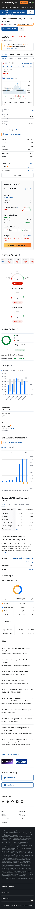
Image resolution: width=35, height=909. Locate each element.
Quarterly (11, 447)
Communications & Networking (23, 558)
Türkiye (31, 569)
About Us (22, 811)
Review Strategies (12, 48)
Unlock (20, 529)
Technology (30, 562)
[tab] (9, 261)
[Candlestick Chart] (3, 63)
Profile (11, 58)
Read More (5, 553)
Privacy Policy (5, 892)
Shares (4, 7)
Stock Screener (13, 7)
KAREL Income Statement (13, 438)
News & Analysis (22, 54)
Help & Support (23, 819)
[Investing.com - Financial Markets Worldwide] (11, 2)
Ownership (18, 58)
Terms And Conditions (7, 886)
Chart (12, 54)
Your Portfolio (5, 819)
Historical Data (27, 58)
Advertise (22, 815)
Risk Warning (4, 898)
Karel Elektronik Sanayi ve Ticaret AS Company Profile (14, 538)
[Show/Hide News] (13, 63)
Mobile (3, 815)
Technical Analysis (10, 255)
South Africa (25, 7)
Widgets (4, 822)
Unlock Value (27, 111)
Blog (2, 811)
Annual (3, 447)
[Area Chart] (6, 63)
